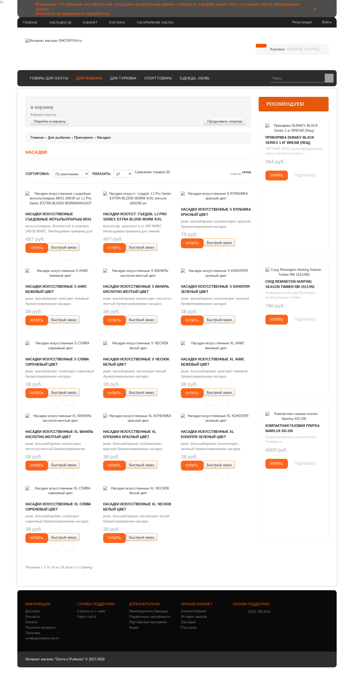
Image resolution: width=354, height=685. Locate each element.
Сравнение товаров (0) (152, 172)
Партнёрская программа (148, 622)
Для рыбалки (89, 78)
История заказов (194, 617)
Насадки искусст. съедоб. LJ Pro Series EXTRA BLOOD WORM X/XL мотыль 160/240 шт (135, 219)
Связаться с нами (91, 611)
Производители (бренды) (148, 611)
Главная (30, 22)
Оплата (31, 622)
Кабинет (90, 22)
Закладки (188, 622)
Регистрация (302, 22)
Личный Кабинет (194, 611)
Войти (326, 22)
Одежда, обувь (195, 78)
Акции (133, 627)
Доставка (32, 611)
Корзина (117, 22)
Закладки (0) (60, 22)
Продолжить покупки (224, 121)
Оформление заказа (155, 22)
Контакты (32, 617)
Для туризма (123, 78)
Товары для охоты (48, 78)
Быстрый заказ (63, 247)
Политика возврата (40, 627)
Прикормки (83, 137)
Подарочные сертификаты (149, 617)
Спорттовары (158, 78)
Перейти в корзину (50, 121)
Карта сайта (86, 617)
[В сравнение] (68, 256)
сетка (246, 172)
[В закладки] (56, 256)
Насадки (104, 137)
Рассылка (188, 627)
